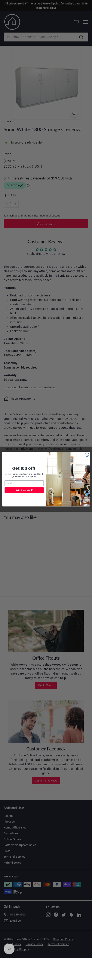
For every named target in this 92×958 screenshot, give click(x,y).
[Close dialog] (87, 454)
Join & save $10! (24, 489)
